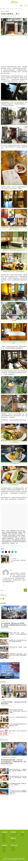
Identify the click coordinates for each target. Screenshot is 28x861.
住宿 (12, 835)
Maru (11, 705)
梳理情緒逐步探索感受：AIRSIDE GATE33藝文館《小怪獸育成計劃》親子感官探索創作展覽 (13, 761)
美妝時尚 (4, 850)
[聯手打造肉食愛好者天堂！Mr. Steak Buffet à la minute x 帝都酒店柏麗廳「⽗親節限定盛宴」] (4, 775)
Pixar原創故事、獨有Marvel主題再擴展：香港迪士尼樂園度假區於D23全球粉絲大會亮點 (14, 625)
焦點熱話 (16, 8)
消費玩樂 (15, 833)
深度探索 (2, 8)
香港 (7, 621)
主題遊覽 (7, 8)
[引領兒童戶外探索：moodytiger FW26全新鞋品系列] (14, 685)
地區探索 (11, 8)
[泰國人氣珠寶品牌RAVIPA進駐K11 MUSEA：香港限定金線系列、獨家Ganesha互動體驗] (4, 709)
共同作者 (12, 858)
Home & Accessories (5, 757)
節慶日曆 (22, 835)
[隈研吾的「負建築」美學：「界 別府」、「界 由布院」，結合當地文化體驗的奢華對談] (4, 632)
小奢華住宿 (14, 16)
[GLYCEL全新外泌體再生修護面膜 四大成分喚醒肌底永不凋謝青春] (4, 723)
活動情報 (22, 833)
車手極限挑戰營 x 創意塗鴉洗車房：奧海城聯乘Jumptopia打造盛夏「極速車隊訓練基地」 (18, 655)
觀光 (12, 833)
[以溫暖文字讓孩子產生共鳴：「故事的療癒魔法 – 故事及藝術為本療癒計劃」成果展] (4, 768)
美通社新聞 (4, 841)
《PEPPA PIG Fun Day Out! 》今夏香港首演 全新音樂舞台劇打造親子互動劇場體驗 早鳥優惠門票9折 (18, 792)
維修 (12, 840)
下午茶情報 (13, 848)
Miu (9, 16)
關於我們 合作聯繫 (7, 858)
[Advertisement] (14, 51)
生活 (25, 5)
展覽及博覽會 (13, 757)
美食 (14, 835)
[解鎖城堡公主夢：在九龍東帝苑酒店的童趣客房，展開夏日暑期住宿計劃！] (4, 639)
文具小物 (4, 848)
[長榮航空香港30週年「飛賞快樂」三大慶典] (4, 646)
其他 (14, 841)
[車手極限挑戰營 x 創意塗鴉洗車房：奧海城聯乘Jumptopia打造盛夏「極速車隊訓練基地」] (4, 653)
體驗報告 (20, 8)
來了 (12, 556)
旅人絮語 (4, 840)
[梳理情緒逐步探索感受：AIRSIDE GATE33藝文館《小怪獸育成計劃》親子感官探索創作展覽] (14, 742)
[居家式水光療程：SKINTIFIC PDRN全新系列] (4, 730)
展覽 (12, 841)
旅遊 (21, 5)
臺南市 (3, 11)
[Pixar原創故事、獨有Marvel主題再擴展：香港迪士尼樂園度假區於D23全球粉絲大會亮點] (14, 606)
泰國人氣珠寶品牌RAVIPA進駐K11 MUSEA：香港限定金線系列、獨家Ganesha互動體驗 (18, 711)
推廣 (14, 840)
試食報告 (12, 847)
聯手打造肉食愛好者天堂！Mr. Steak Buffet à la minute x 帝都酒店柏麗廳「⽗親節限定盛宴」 (18, 777)
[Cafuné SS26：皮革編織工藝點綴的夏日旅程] (4, 716)
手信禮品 (4, 851)
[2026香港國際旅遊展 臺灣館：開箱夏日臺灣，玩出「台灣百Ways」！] (4, 783)
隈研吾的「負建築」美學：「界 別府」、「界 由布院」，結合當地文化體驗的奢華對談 (18, 634)
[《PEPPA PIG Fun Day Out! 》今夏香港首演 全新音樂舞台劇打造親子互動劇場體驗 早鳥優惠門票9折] (4, 790)
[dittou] (14, 1)
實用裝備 (3, 699)
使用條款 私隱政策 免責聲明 (19, 858)
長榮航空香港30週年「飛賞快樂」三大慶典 (18, 647)
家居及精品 (13, 850)
